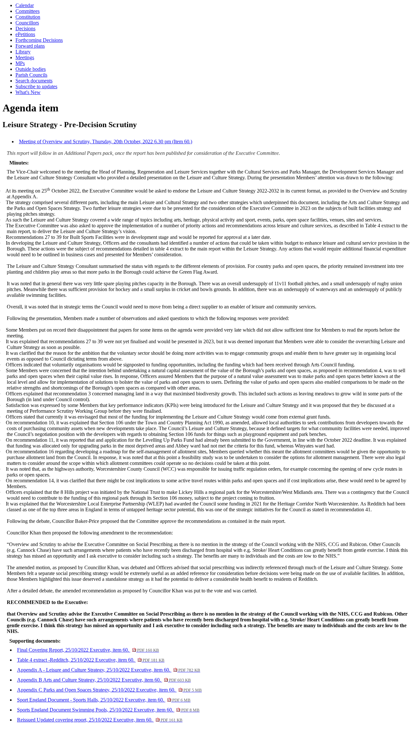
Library (23, 51)
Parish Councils (31, 75)
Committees (27, 11)
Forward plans (30, 46)
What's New (28, 92)
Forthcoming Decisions (39, 40)
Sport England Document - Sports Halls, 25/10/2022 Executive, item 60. (104, 700)
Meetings (24, 57)
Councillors (27, 22)
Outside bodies (30, 69)
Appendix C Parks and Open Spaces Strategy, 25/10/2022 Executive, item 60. (109, 690)
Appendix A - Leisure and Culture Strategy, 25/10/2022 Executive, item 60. (108, 670)
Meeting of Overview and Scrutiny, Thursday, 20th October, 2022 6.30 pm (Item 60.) (105, 141)
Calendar (24, 5)
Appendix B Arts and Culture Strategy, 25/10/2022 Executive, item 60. (104, 680)
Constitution (27, 17)
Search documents (33, 80)
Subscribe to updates (36, 86)
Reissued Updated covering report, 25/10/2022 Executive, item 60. (100, 719)
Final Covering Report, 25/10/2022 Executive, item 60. (88, 650)
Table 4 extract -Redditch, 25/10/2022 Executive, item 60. (90, 660)
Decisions (25, 28)
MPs (20, 63)
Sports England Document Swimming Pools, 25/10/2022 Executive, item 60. (108, 709)
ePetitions (25, 34)
